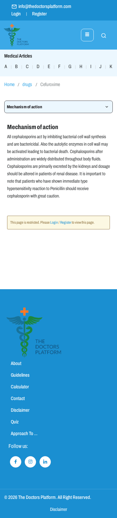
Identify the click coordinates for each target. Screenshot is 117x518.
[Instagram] (30, 462)
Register (39, 14)
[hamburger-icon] (87, 35)
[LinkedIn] (45, 462)
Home (9, 84)
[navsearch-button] (100, 35)
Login (16, 14)
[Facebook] (15, 462)
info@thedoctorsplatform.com (44, 6)
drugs (27, 84)
